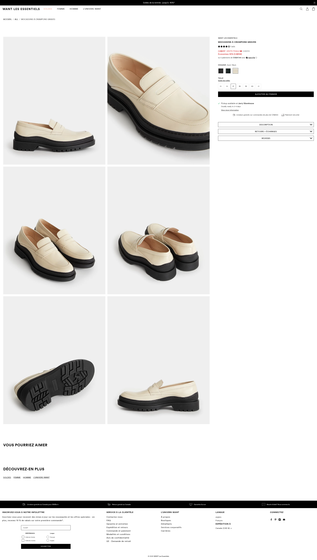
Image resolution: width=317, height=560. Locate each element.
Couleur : (227, 65)
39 (246, 86)
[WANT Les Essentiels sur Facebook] (272, 520)
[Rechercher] (301, 8)
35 (221, 86)
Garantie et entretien (117, 524)
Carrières (165, 531)
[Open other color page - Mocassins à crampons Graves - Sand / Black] (236, 73)
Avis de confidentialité (117, 538)
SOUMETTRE (46, 546)
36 (227, 86)
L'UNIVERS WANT (92, 9)
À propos (165, 517)
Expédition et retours (117, 527)
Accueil (7, 19)
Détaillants (166, 524)
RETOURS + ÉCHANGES (266, 131)
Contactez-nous (114, 517)
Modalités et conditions (118, 534)
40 (252, 86)
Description (266, 124)
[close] (314, 2)
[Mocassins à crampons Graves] (54, 101)
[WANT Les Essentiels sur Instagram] (280, 520)
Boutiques (166, 520)
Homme (74, 9)
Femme (61, 9)
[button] (224, 46)
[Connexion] (307, 8)
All (16, 19)
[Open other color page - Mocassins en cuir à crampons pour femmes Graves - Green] (229, 73)
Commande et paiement (118, 531)
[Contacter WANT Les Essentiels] (284, 520)
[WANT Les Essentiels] (21, 9)
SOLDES (48, 9)
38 (239, 86)
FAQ (108, 520)
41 (258, 86)
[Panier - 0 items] (313, 8)
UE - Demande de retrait (118, 541)
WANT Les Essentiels (227, 38)
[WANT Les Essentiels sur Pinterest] (276, 520)
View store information (230, 110)
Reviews (266, 138)
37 (233, 86)
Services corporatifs (171, 527)
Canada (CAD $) (223, 528)
